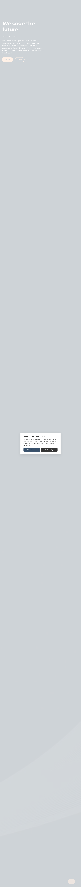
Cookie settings (49, 450)
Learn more (26, 445)
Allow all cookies (31, 450)
